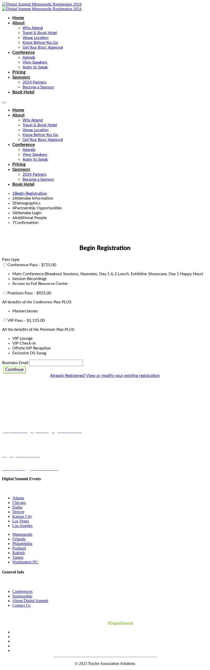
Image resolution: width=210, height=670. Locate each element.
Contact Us (21, 605)
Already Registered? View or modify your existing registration (105, 376)
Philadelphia (22, 543)
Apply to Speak (35, 67)
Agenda (29, 57)
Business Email (15, 363)
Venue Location (35, 38)
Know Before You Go (40, 43)
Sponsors (21, 77)
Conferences (22, 591)
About (18, 23)
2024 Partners (35, 82)
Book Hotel (23, 92)
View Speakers (35, 62)
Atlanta (18, 498)
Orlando (19, 539)
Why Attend (33, 28)
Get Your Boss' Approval (43, 47)
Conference (23, 52)
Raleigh (18, 553)
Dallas (17, 507)
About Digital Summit (30, 601)
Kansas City (22, 516)
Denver (18, 512)
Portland (19, 548)
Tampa (17, 557)
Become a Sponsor (38, 87)
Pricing (19, 72)
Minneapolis (22, 534)
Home (18, 18)
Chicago (19, 502)
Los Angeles (22, 525)
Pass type (10, 259)
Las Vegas (20, 521)
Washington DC (25, 562)
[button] (14, 369)
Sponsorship (22, 596)
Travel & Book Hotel (40, 33)
